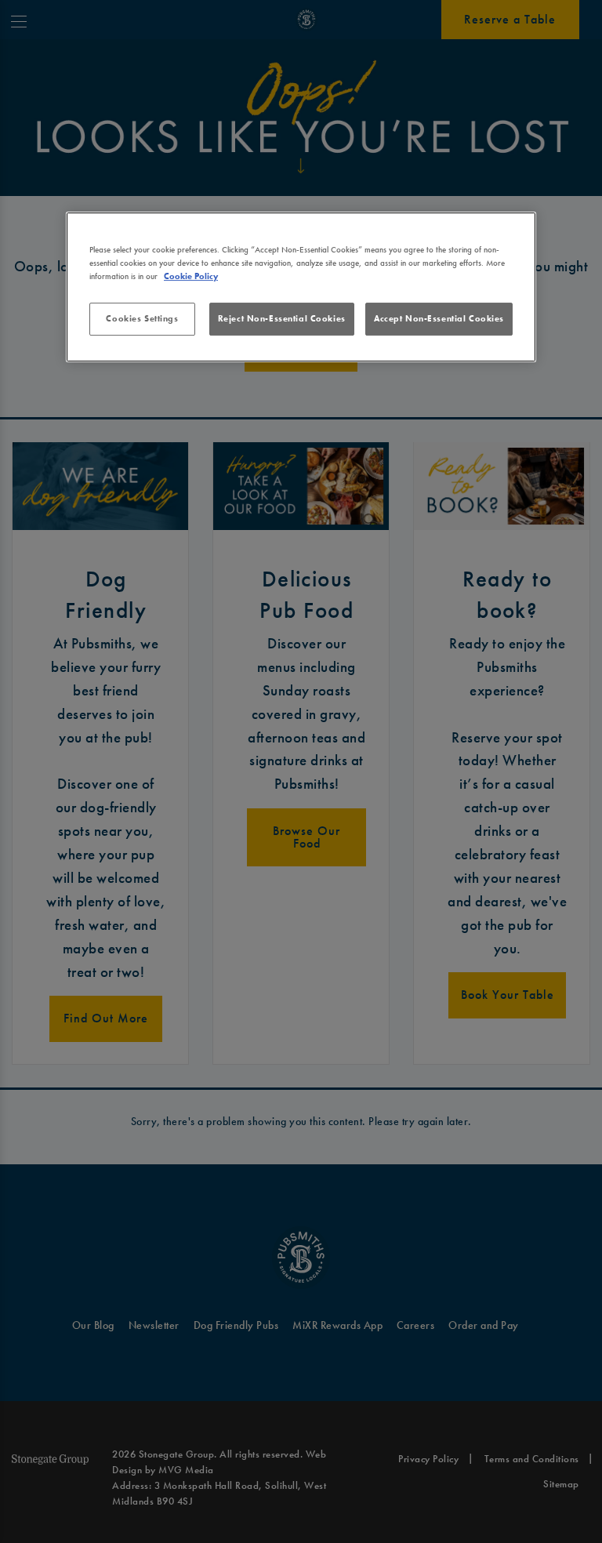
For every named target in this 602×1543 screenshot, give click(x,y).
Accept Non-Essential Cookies (439, 318)
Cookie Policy (191, 275)
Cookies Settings (142, 318)
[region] (301, 287)
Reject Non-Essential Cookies (282, 318)
